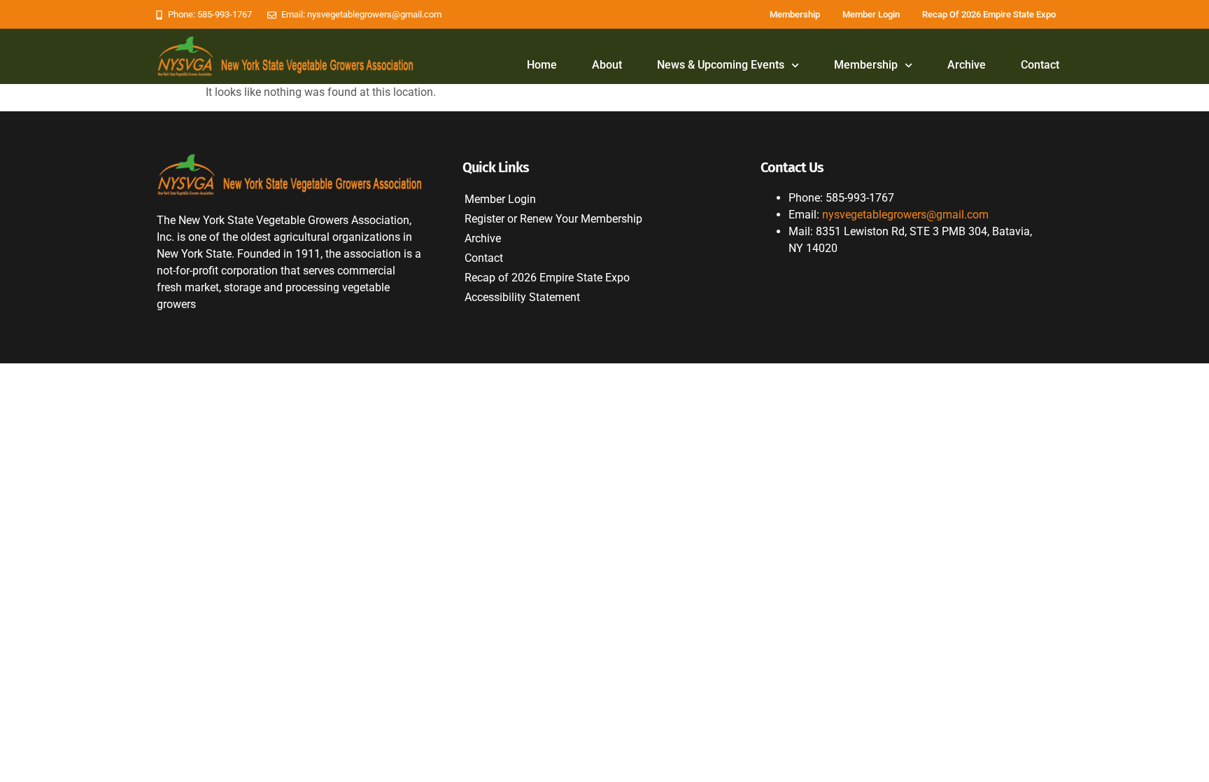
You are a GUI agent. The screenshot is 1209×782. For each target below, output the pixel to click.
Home (542, 64)
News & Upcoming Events (720, 64)
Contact (1040, 64)
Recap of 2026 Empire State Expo (989, 14)
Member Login (871, 14)
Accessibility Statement (522, 297)
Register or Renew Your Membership (553, 218)
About (607, 64)
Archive (966, 64)
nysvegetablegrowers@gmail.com (905, 214)
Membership (795, 14)
